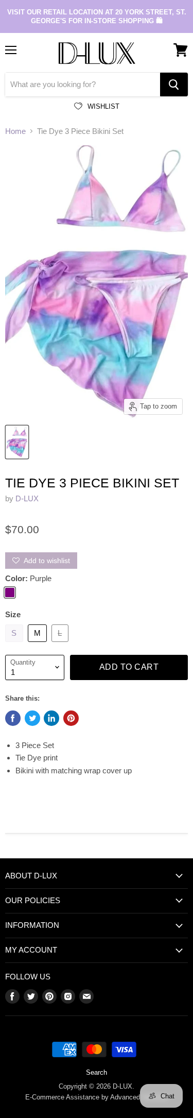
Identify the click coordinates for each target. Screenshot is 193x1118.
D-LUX (27, 498)
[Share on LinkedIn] (51, 718)
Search (96, 1072)
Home (15, 131)
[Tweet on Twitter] (32, 718)
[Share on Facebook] (13, 718)
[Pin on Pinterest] (71, 718)
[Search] (174, 84)
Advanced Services (139, 1097)
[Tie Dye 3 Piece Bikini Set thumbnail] (17, 442)
